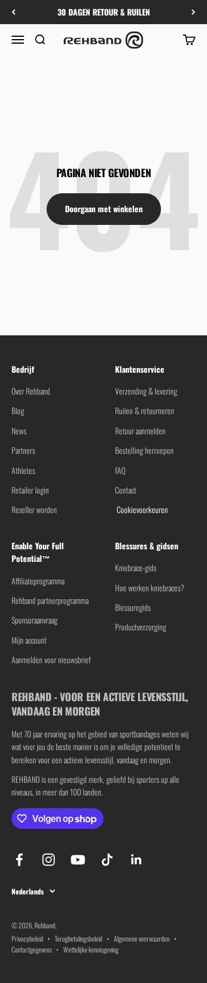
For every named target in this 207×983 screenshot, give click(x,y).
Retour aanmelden (140, 430)
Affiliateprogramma (38, 581)
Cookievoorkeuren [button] (141, 509)
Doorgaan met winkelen (104, 208)
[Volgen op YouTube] (78, 859)
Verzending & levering (146, 391)
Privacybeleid (27, 938)
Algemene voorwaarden (142, 938)
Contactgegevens (32, 949)
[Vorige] (14, 12)
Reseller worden (34, 509)
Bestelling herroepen (144, 450)
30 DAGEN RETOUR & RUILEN (103, 12)
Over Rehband (31, 391)
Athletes (23, 470)
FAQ (120, 470)
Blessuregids (133, 607)
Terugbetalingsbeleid (78, 938)
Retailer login (30, 490)
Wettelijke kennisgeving (90, 949)
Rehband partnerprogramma (50, 600)
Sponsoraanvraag (34, 620)
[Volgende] (193, 12)
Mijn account (29, 640)
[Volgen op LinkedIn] (136, 859)
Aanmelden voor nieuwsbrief (51, 659)
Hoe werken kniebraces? (150, 588)
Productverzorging (140, 627)
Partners (23, 450)
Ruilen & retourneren (144, 410)
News (19, 430)
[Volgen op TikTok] (107, 859)
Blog (18, 410)
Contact (125, 490)
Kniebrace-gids (135, 567)
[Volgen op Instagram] (48, 859)
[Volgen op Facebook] (19, 859)
